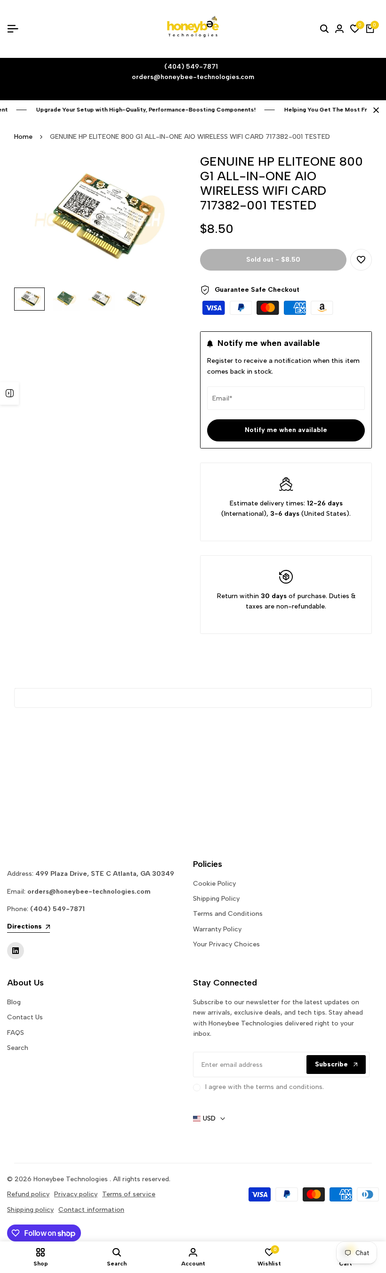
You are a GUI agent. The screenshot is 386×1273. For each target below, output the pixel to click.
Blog (14, 1002)
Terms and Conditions (228, 914)
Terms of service (128, 1194)
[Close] (374, 110)
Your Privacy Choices (226, 944)
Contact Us (25, 1017)
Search (17, 1048)
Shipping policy (30, 1210)
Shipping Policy (216, 899)
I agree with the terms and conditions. (264, 1087)
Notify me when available (286, 430)
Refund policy (28, 1194)
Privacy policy (75, 1194)
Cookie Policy (214, 884)
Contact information (91, 1210)
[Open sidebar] (9, 393)
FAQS (15, 1033)
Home (23, 137)
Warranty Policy (217, 929)
